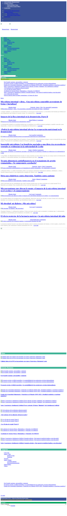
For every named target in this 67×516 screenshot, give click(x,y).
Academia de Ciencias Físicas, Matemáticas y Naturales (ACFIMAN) (22, 91)
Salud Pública (7, 51)
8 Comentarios (54, 107)
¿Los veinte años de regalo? (11, 94)
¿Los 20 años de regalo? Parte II (12, 89)
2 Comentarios (48, 166)
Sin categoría (46, 107)
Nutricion (9, 457)
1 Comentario (39, 120)
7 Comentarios (38, 207)
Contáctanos (7, 8)
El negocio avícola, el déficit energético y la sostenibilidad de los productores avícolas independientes (30, 83)
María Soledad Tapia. (12, 5)
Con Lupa (6, 39)
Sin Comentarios (38, 135)
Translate (12, 505)
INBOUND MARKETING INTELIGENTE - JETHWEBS (16, 500)
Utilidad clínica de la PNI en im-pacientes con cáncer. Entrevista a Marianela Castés (24, 361)
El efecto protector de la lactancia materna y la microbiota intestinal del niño (33, 216)
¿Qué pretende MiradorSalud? (11, 2)
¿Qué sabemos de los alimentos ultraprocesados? (16, 88)
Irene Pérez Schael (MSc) (13, 6)
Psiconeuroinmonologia (13, 463)
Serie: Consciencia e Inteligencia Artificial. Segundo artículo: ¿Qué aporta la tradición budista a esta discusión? (32, 92)
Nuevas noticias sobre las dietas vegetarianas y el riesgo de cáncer (21, 95)
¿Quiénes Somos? (8, 3)
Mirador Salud (12, 107)
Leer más (38, 113)
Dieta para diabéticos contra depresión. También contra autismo (27, 176)
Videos (6, 52)
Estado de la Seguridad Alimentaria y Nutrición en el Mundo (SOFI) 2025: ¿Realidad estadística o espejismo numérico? (35, 85)
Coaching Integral (11, 49)
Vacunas (6, 45)
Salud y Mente (7, 46)
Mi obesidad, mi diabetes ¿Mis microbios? (18, 203)
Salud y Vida (7, 40)
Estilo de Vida (10, 42)
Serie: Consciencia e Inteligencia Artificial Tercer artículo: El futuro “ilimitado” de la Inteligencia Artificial (31, 86)
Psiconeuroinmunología (13, 48)
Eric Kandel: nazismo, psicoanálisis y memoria (16, 82)
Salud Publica (7, 464)
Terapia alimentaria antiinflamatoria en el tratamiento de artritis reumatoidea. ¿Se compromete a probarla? (28, 162)
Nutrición (9, 43)
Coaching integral (11, 461)
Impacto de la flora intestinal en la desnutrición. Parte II (24, 117)
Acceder (3, 495)
